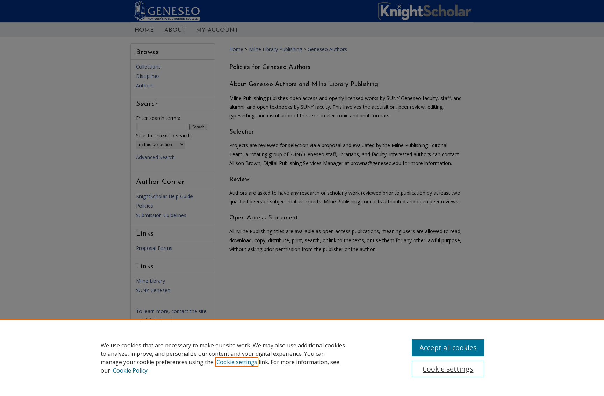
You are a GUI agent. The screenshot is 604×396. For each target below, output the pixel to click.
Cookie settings (236, 362)
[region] (302, 357)
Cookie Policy (130, 370)
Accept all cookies (448, 347)
